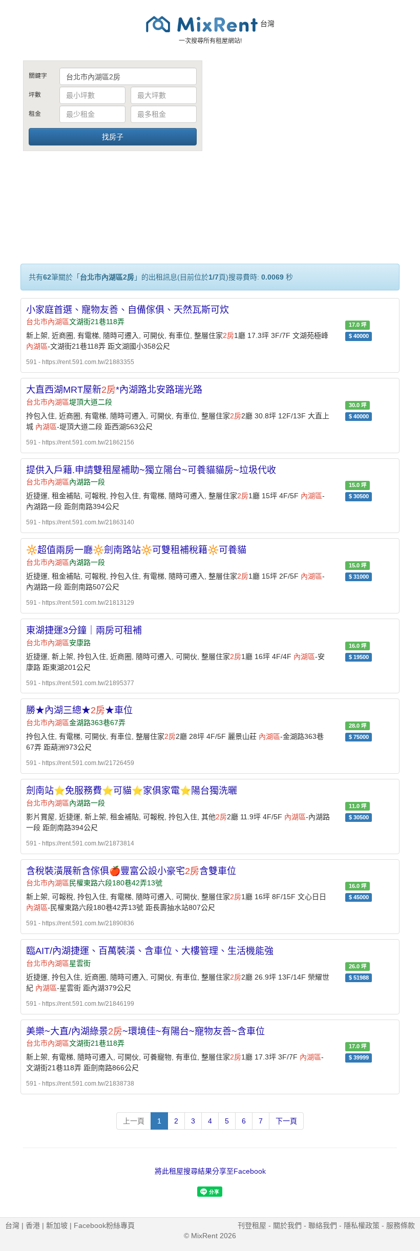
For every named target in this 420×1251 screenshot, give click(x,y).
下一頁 (286, 1121)
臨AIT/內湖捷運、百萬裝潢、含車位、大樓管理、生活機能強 (150, 951)
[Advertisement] (307, 137)
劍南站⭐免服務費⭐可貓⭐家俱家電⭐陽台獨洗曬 (131, 791)
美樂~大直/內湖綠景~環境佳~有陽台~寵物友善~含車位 (145, 1031)
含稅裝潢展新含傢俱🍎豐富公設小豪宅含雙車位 (131, 871)
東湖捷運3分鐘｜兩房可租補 (84, 630)
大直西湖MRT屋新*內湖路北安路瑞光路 (114, 390)
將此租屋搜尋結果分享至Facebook (210, 1171)
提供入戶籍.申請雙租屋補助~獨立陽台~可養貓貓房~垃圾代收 (151, 470)
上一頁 (133, 1121)
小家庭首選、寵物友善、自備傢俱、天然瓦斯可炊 (127, 310)
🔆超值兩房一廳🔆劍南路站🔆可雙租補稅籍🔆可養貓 (136, 550)
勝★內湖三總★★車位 (79, 710)
